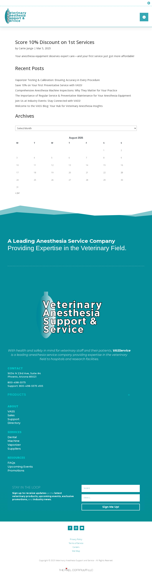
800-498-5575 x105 (31, 385)
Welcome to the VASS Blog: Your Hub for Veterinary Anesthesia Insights (59, 106)
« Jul (17, 192)
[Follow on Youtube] (82, 528)
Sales (11, 415)
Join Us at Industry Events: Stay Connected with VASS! (47, 100)
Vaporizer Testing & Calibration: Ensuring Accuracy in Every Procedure (57, 80)
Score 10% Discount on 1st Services (54, 42)
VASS (11, 411)
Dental (12, 437)
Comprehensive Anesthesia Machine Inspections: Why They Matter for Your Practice (66, 90)
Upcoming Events (20, 466)
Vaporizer (14, 444)
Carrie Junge (26, 48)
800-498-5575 (17, 382)
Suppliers (14, 448)
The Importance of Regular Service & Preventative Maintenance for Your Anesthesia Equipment (73, 95)
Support (13, 419)
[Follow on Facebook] (70, 528)
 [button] (148, 3)
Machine (13, 441)
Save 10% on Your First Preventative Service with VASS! (48, 85)
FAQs (11, 462)
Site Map (76, 550)
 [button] (144, 17)
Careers (76, 547)
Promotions (16, 470)
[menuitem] (69, 396)
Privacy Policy (76, 539)
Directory (14, 423)
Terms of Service (76, 543)
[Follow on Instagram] (76, 528)
